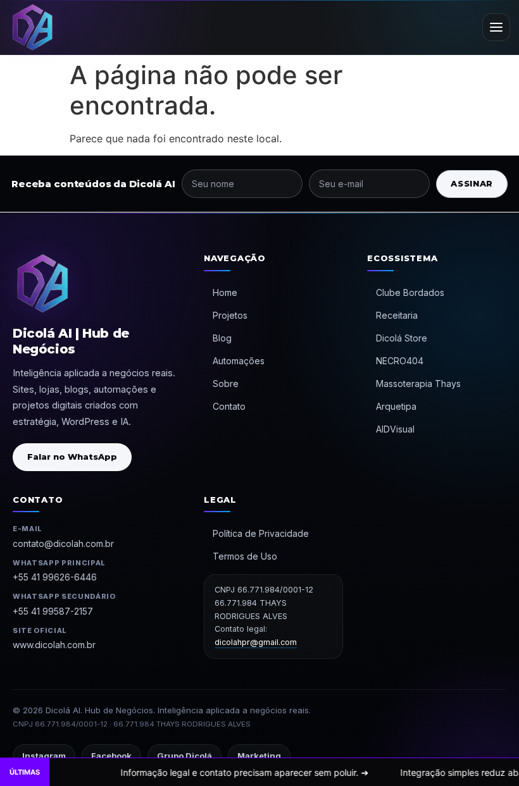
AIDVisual (395, 429)
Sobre (226, 383)
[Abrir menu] (496, 27)
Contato (229, 406)
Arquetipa (396, 406)
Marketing (259, 756)
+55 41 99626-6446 (55, 577)
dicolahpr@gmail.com (256, 642)
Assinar (472, 183)
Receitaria (397, 315)
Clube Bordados (410, 292)
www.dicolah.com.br (54, 644)
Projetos (230, 315)
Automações (239, 360)
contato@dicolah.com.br (63, 543)
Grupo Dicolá (184, 756)
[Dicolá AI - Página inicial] (32, 27)
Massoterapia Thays (418, 383)
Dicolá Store (401, 338)
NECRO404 (399, 360)
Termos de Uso (245, 556)
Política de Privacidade (261, 533)
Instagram (44, 756)
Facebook (111, 756)
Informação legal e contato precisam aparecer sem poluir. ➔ (209, 772)
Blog (222, 338)
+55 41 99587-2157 (53, 611)
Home (225, 292)
